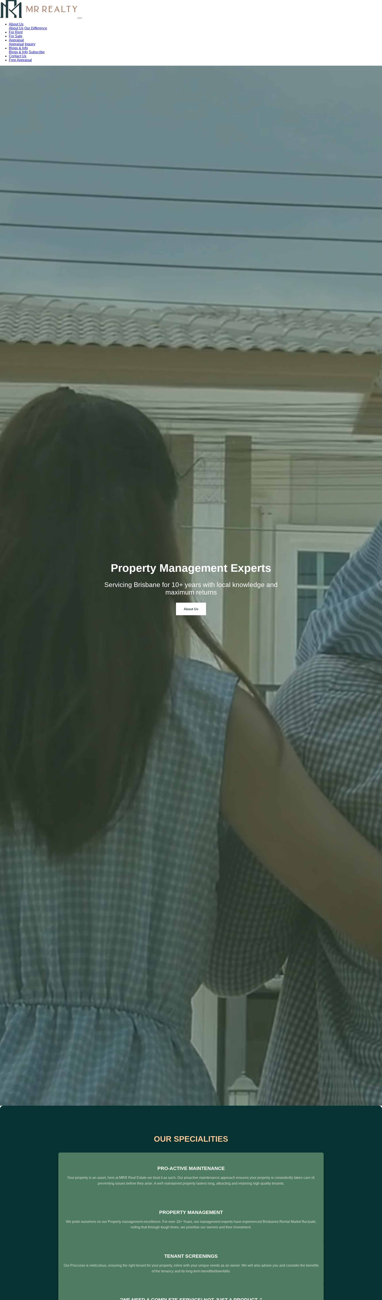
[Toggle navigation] (80, 18)
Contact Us (17, 56)
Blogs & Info (18, 52)
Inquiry (30, 44)
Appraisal (16, 44)
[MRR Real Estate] (39, 17)
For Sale (15, 36)
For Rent (16, 32)
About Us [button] (16, 24)
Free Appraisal (20, 60)
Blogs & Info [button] (18, 48)
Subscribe (37, 52)
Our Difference (35, 28)
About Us (16, 28)
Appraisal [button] (16, 40)
